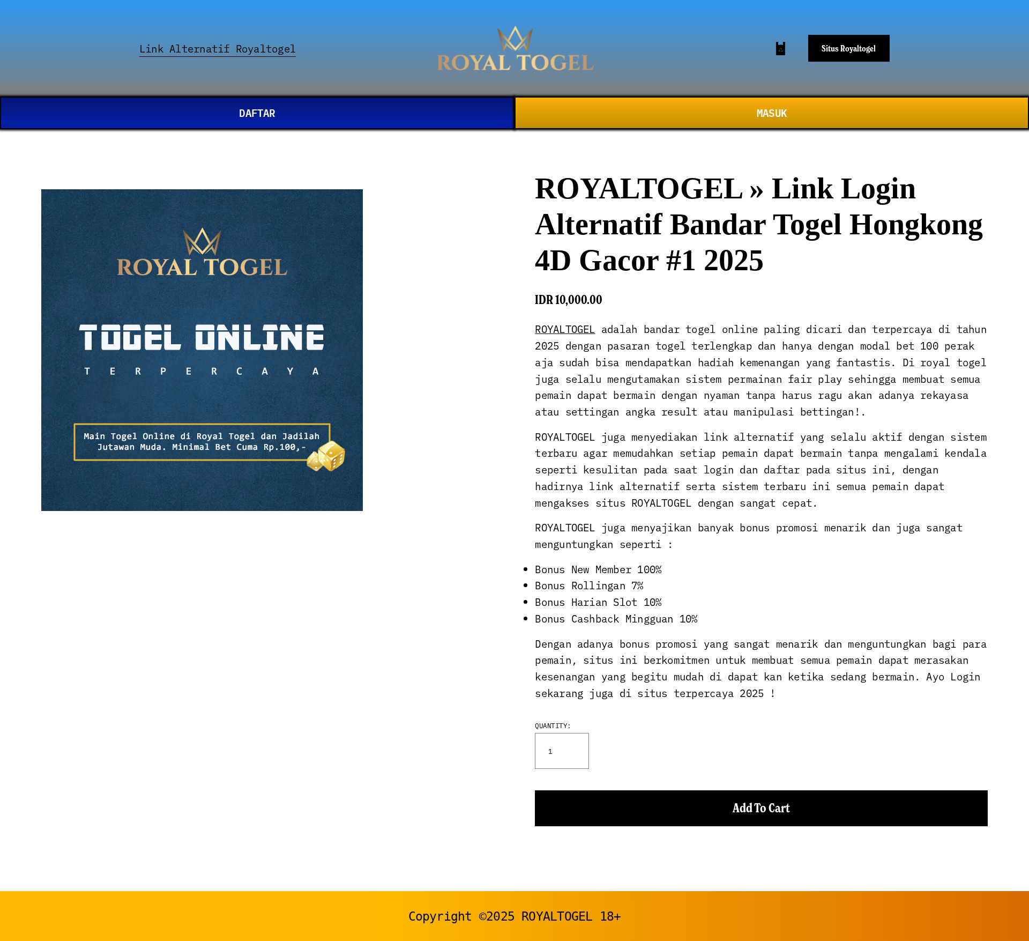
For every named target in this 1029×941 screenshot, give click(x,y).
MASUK (772, 112)
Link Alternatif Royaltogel (217, 48)
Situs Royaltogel (849, 48)
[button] (761, 808)
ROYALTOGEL (565, 329)
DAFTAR (257, 112)
